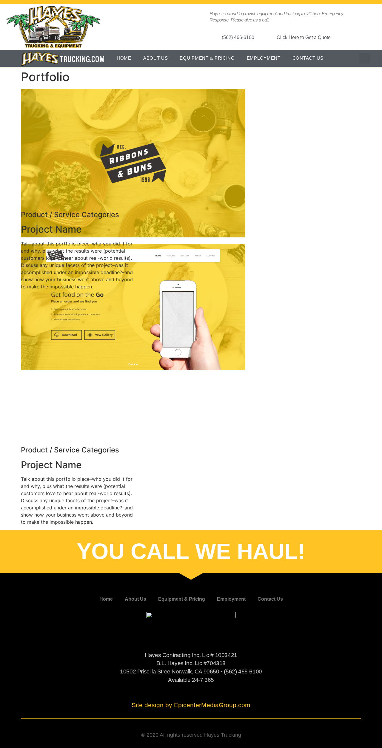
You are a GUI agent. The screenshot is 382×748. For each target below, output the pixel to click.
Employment (264, 58)
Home (124, 58)
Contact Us (308, 58)
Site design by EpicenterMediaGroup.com (191, 704)
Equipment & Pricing (207, 58)
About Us (155, 58)
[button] (364, 58)
